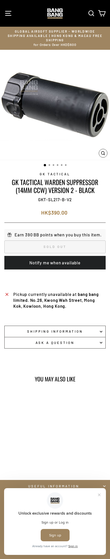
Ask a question (55, 343)
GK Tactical (55, 174)
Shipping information (55, 331)
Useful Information (54, 486)
